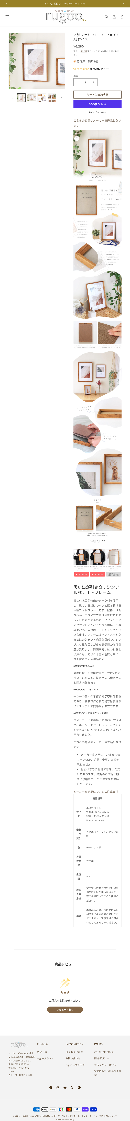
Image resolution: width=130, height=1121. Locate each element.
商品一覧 (42, 1052)
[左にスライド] (12, 97)
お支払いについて (104, 1052)
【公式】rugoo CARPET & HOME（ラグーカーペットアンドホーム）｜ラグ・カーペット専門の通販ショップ (69, 1115)
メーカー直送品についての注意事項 (95, 791)
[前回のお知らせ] (6, 3)
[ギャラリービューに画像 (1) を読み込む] (21, 97)
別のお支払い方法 (97, 112)
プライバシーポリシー (106, 1065)
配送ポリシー (101, 1058)
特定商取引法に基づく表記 (108, 1073)
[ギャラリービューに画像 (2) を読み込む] (31, 97)
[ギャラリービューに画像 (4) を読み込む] (52, 97)
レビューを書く (65, 1009)
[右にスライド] (61, 97)
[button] (7, 17)
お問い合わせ (73, 1058)
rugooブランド (45, 1058)
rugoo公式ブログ (75, 1065)
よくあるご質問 (74, 1052)
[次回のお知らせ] (123, 3)
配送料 (84, 51)
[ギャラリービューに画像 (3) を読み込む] (41, 97)
